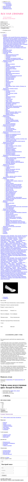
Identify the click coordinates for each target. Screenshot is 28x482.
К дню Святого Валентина (13, 42)
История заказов (6, 451)
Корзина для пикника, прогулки (13, 169)
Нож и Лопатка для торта (11, 191)
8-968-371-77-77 (4, 22)
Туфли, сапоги (9, 101)
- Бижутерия (13, 240)
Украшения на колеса (10, 152)
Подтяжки (8, 122)
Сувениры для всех (17, 38)
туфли (4, 417)
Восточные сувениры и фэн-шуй (13, 66)
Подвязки (8, 92)
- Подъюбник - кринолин (14, 242)
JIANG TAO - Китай (15, 390)
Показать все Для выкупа (8, 142)
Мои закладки (6, 453)
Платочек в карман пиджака (12, 120)
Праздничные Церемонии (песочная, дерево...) (16, 222)
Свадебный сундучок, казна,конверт (14, 197)
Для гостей (10, 38)
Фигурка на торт (9, 189)
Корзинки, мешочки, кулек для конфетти (15, 162)
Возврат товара (6, 435)
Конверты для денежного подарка (13, 58)
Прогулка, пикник (10, 225)
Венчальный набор (10, 203)
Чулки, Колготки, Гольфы (11, 93)
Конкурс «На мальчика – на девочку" (14, 218)
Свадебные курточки (10, 90)
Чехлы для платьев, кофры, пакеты (13, 111)
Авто (7, 62)
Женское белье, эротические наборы (14, 106)
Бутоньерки (8, 117)
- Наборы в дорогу (8, 247)
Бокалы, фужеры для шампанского (13, 187)
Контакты (5, 233)
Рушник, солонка (9, 179)
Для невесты (24, 38)
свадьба (8, 417)
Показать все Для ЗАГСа (8, 164)
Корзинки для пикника (6, 253)
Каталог (5, 35)
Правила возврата (7, 424)
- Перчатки (15, 239)
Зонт (7, 173)
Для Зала (15, 41)
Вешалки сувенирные (10, 123)
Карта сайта (5, 437)
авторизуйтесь (9, 379)
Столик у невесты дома (11, 139)
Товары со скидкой (7, 445)
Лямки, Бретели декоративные (12, 107)
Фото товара (6, 427)
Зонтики (8, 108)
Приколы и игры (9, 81)
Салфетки (8, 168)
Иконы (7, 204)
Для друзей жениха (10, 128)
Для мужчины (6, 39)
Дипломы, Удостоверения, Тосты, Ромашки (15, 221)
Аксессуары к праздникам (12, 44)
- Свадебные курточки (11, 238)
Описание (5, 297)
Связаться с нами (7, 434)
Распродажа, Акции (7, 50)
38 (2, 405)
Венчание (19, 41)
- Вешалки (22, 245)
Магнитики (8, 72)
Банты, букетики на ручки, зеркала (13, 145)
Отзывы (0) (5, 298)
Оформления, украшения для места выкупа (15, 141)
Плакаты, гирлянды (10, 194)
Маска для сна (9, 74)
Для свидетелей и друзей (15, 39)
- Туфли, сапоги (11, 241)
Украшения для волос (10, 96)
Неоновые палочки (10, 78)
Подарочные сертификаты (9, 443)
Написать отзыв (9, 414)
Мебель (4, 48)
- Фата (20, 239)
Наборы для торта (10, 190)
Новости (5, 422)
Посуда (7, 80)
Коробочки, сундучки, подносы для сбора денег (16, 138)
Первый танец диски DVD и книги (13, 220)
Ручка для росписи (10, 159)
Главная (5, 34)
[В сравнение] (2, 382)
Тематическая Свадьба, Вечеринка (13, 217)
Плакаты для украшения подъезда (13, 134)
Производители (6, 442)
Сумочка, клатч (9, 99)
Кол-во (2, 409)
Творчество (11, 45)
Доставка (5, 232)
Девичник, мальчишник (11, 211)
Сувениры (8, 57)
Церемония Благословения (12, 214)
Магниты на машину (10, 149)
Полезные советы (7, 51)
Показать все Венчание (8, 208)
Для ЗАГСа (5, 156)
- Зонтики (13, 245)
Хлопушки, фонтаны (10, 163)
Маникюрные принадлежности (13, 73)
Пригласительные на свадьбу (12, 54)
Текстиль (8, 83)
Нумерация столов (10, 199)
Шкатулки (8, 85)
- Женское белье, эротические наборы (13, 243)
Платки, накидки (9, 104)
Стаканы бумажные (10, 166)
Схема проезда (6, 428)
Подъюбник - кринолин (11, 103)
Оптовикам (5, 429)
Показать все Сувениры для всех (10, 88)
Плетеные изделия (10, 79)
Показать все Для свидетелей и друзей (11, 131)
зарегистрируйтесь (19, 379)
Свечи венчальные (10, 207)
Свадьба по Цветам (9, 250)
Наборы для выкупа (10, 136)
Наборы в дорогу (9, 114)
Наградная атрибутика (11, 76)
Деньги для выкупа (10, 137)
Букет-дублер (9, 100)
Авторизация (9, 5)
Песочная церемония (10, 193)
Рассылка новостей (7, 454)
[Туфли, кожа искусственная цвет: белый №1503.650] (10, 294)
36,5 (3, 403)
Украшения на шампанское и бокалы (14, 186)
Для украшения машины (8, 40)
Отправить (4, 475)
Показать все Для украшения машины (11, 155)
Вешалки (8, 65)
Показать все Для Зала (8, 200)
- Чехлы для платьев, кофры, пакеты (14, 245)
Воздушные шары (10, 196)
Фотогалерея (6, 229)
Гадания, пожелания (10, 67)
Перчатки (8, 94)
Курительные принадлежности (12, 71)
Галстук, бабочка (9, 118)
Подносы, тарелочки (10, 215)
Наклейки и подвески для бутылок (13, 185)
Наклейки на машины (10, 150)
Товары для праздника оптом (16, 46)
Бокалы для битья (10, 183)
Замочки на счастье (10, 170)
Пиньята (8, 224)
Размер (2, 402)
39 (2, 406)
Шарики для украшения (11, 135)
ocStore (7, 457)
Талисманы (8, 82)
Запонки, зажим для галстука (12, 121)
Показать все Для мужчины (9, 124)
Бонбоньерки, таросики (11, 55)
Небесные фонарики (10, 172)
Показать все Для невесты (9, 115)
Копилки (8, 69)
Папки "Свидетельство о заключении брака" (16, 157)
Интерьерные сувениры (11, 68)
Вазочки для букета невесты (12, 113)
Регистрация (8, 3)
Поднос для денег (10, 213)
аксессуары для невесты (15, 417)
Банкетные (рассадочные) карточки (13, 184)
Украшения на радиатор (11, 148)
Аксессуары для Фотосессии (12, 171)
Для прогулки (9, 41)
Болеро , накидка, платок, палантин (14, 176)
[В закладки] (1, 382)
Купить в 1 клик (4, 411)
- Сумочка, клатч (21, 240)
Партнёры (5, 444)
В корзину (3, 410)
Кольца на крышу (10, 146)
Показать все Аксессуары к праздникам (12, 226)
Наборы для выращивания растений (14, 75)
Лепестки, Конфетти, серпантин (13, 161)
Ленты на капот (9, 144)
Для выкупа (23, 39)
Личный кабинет (7, 450)
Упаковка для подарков (21, 47)
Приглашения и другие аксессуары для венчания (16, 206)
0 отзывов (3, 414)
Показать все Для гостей (8, 60)
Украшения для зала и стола (9, 47)
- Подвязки (20, 238)
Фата (7, 95)
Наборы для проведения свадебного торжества (16, 198)
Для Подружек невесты (11, 129)
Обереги (8, 219)
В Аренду (20, 44)
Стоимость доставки (7, 426)
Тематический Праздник (19, 40)
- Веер (18, 245)
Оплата (4, 231)
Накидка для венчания (11, 205)
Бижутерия (8, 97)
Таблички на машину (10, 153)
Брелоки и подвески (10, 64)
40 (2, 407)
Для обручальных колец (11, 158)
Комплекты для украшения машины (14, 151)
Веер (7, 109)
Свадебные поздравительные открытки (14, 59)
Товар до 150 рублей (5, 252)
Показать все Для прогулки (9, 177)
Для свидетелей (9, 130)
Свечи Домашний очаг (11, 192)
